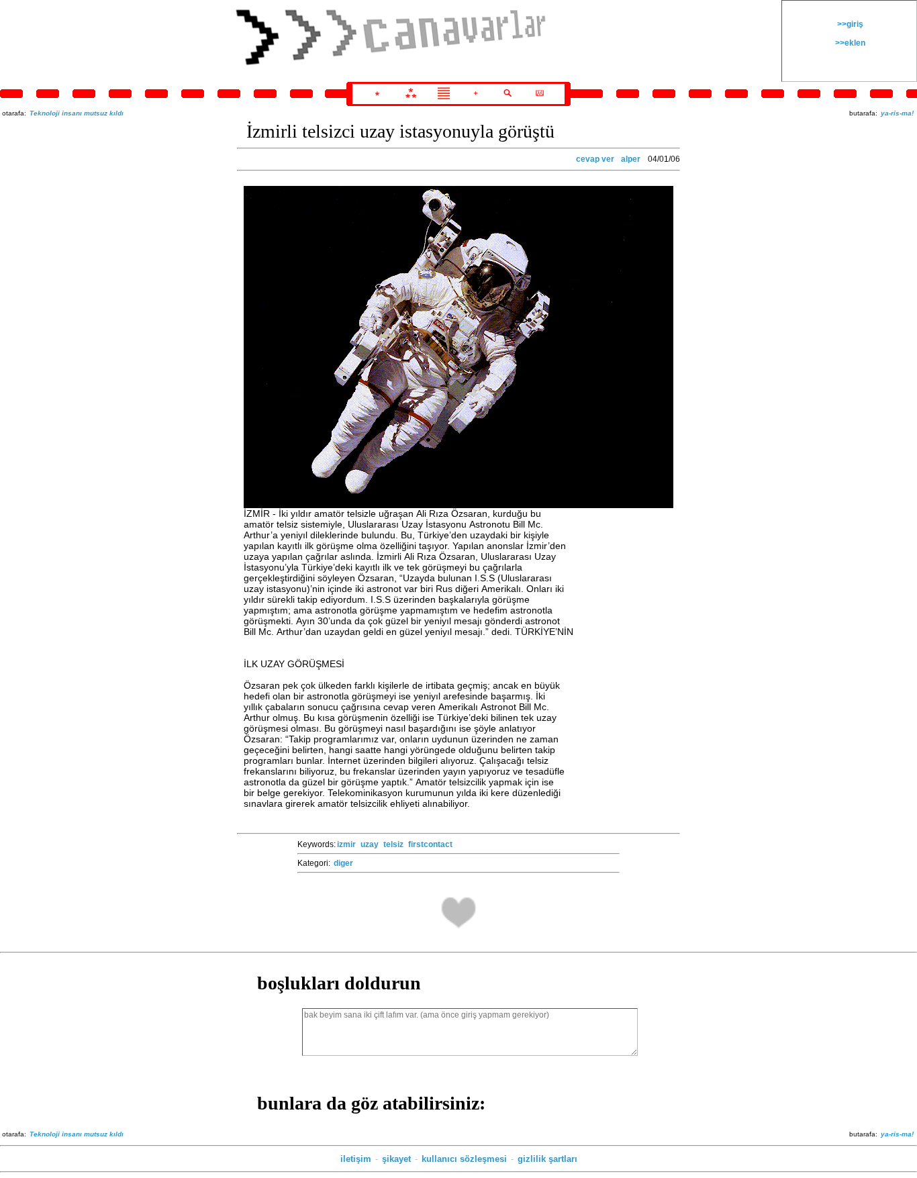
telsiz (393, 844)
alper (630, 159)
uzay (369, 844)
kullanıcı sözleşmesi (464, 1159)
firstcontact (430, 844)
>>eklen (849, 43)
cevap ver (595, 159)
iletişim (355, 1159)
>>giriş (849, 24)
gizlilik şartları (547, 1159)
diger (343, 863)
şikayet (396, 1159)
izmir (346, 844)
